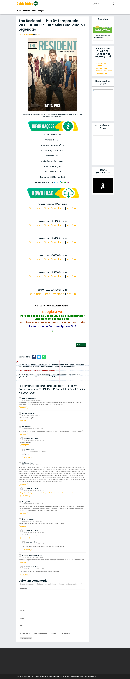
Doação (40, 10)
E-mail (22, 618)
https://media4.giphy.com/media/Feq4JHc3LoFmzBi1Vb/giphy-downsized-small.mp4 (48, 493)
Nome (22, 611)
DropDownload (54, 208)
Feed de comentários (104, 71)
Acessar (99, 66)
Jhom (38, 34)
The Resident (81, 345)
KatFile (71, 208)
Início (19, 10)
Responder (23, 407)
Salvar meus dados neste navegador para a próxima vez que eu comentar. (46, 634)
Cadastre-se (101, 63)
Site (21, 625)
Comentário (24, 588)
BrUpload (35, 208)
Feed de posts (101, 68)
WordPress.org (101, 73)
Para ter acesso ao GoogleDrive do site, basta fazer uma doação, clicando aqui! (52, 317)
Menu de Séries (29, 10)
